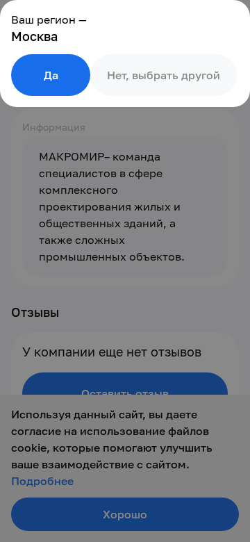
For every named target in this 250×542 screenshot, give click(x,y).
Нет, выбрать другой (163, 75)
